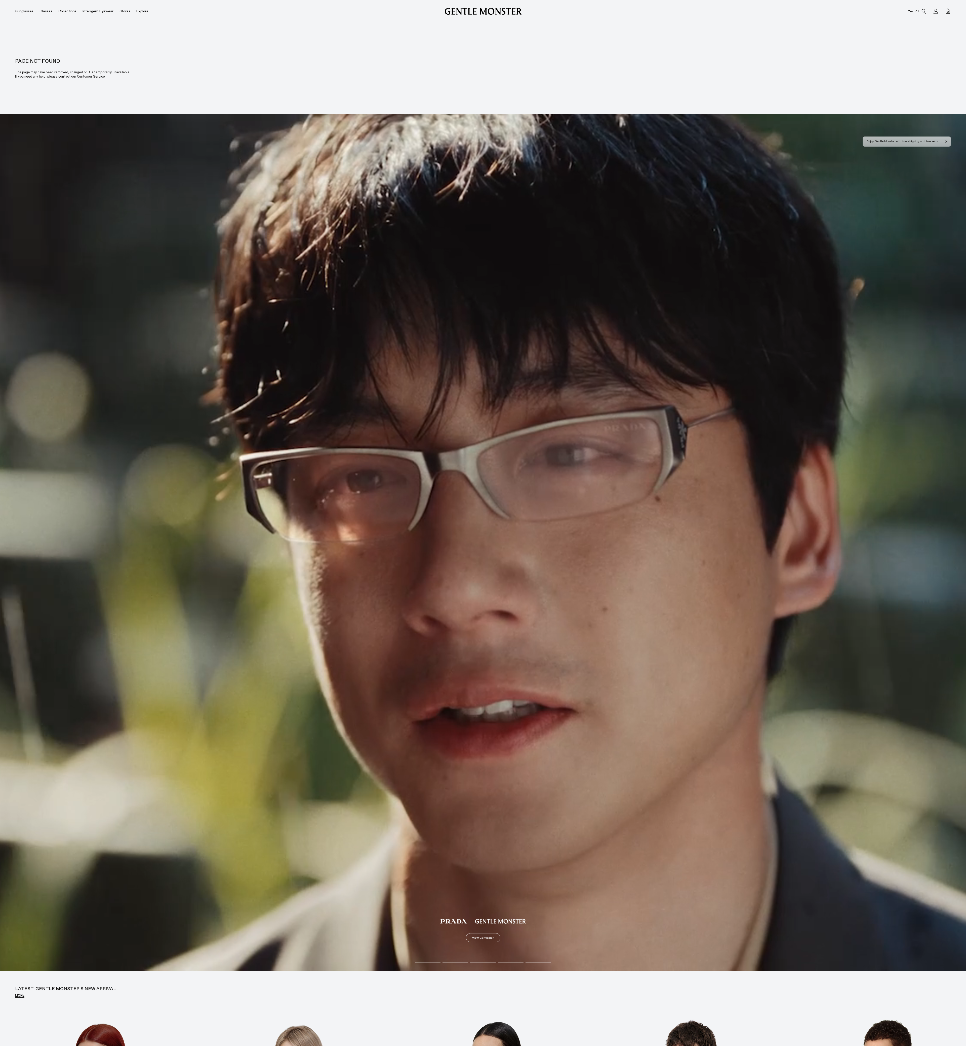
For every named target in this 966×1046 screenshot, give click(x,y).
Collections (67, 11)
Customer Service (91, 76)
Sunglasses (24, 11)
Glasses (45, 11)
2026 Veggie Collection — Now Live (890, 141)
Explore (142, 11)
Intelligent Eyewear (98, 11)
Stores (124, 11)
